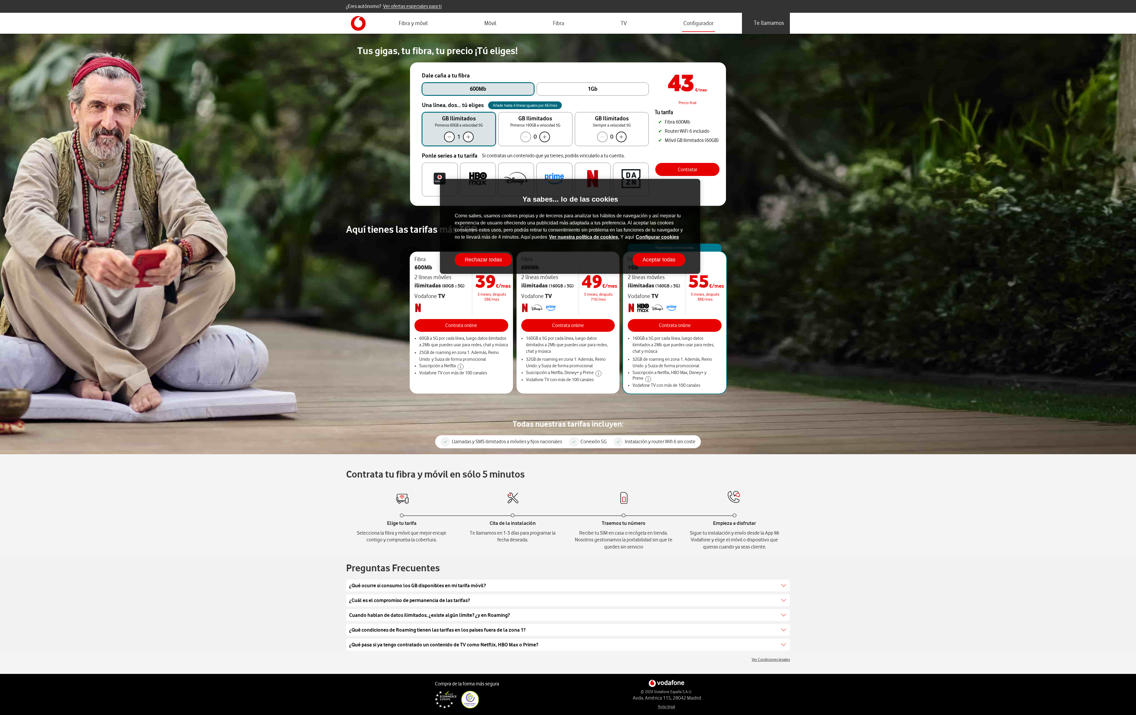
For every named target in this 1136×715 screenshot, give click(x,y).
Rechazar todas (483, 260)
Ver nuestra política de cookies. (584, 237)
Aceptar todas (659, 260)
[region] (570, 226)
